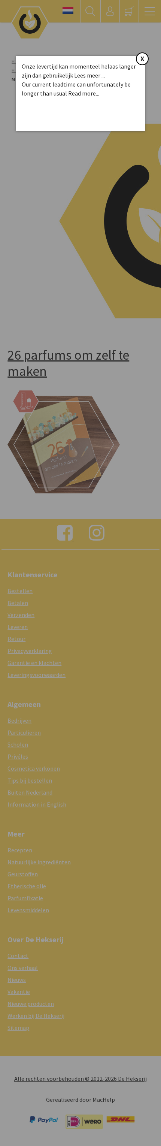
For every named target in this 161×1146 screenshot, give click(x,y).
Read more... (83, 93)
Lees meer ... (89, 75)
